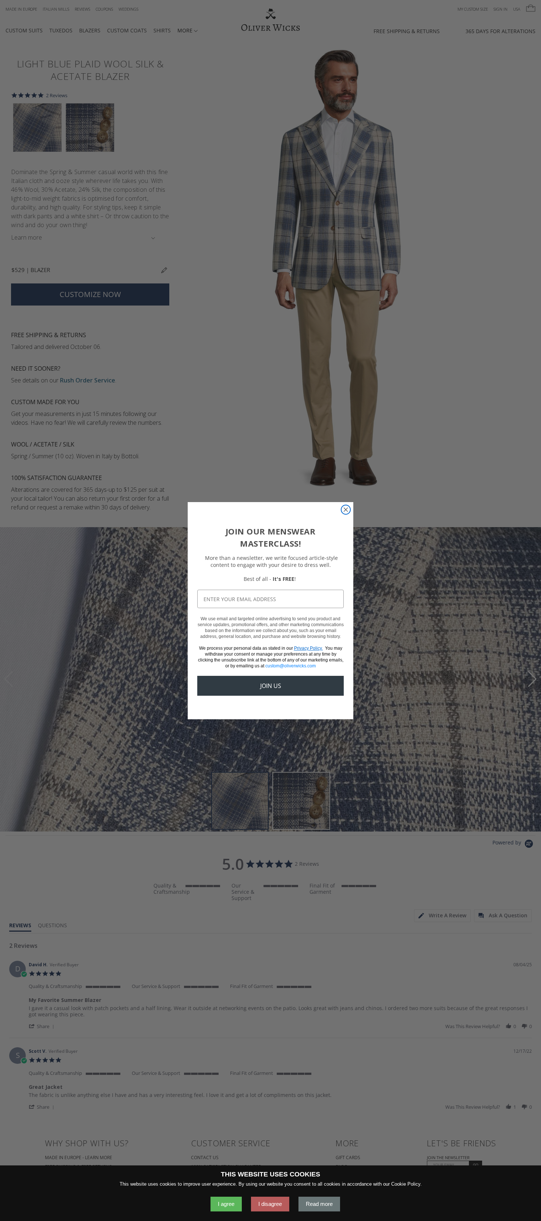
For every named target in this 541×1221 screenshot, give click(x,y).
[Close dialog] (345, 509)
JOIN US (270, 686)
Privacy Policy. (308, 648)
